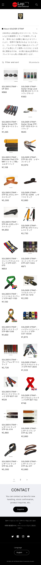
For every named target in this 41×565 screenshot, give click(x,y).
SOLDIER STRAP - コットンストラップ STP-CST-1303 (29, 261)
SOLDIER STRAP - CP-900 (10, 87)
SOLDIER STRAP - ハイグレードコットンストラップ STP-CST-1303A (30, 330)
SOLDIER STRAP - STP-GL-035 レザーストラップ (10, 224)
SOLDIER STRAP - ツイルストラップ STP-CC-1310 (29, 292)
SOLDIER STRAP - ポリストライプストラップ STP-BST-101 (11, 394)
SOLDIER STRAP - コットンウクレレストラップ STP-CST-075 (11, 262)
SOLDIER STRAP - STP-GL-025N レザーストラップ (30, 194)
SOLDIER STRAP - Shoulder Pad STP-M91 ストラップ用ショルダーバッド (10, 160)
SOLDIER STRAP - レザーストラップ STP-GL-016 (10, 463)
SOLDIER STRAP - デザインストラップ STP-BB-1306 (10, 329)
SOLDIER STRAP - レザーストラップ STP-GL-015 (29, 430)
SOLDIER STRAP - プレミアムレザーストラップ (11, 362)
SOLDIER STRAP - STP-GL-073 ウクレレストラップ (29, 227)
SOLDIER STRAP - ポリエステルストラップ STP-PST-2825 (30, 364)
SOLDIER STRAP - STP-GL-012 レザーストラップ (30, 159)
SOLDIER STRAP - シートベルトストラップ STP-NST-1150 (11, 296)
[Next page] (27, 479)
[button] (3, 4)
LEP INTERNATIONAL (17, 561)
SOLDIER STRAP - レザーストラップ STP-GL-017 (29, 463)
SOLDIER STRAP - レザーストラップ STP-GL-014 (10, 427)
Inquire (20, 509)
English (19, 552)
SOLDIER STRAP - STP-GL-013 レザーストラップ (10, 194)
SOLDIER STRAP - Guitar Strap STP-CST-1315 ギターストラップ (29, 125)
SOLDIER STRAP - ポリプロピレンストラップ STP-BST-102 (30, 397)
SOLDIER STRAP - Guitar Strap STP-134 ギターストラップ (10, 125)
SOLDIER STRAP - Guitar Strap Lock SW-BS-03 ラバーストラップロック (29, 89)
